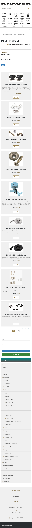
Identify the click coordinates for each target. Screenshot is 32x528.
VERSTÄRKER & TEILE (8, 465)
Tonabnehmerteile (8, 459)
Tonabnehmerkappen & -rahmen (11, 456)
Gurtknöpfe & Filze (10, 405)
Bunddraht (7, 386)
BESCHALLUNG (6, 478)
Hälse (6, 393)
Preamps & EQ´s (8, 437)
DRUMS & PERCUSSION (8, 475)
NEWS (4, 367)
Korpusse (7, 431)
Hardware (4, 52)
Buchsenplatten (9, 402)
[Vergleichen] (17, 97)
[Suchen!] (29, 8)
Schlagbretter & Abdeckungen (11, 443)
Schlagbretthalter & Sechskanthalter (13, 421)
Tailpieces (7, 450)
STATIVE (5, 472)
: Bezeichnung (17, 44)
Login (3, 339)
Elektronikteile (8, 390)
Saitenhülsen (9, 415)
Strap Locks (8, 424)
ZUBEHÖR (5, 469)
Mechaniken (7, 434)
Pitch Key (18, 207)
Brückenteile (7, 383)
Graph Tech (18, 93)
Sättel (6, 440)
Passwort (4, 344)
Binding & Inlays (9, 399)
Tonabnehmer (8, 453)
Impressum (16, 494)
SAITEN (5, 374)
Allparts (18, 233)
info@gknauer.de (17, 510)
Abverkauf (6, 481)
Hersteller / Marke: (5, 54)
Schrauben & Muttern (9, 446)
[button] (14, 97)
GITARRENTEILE (6, 377)
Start (15, 35)
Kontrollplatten (9, 412)
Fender (18, 120)
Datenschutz (16, 496)
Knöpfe (6, 427)
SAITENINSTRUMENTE (8, 371)
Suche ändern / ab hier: (6, 59)
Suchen (3, 65)
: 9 (27, 44)
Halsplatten (8, 408)
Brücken (6, 380)
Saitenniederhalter (10, 418)
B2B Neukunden (16, 354)
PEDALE (5, 462)
